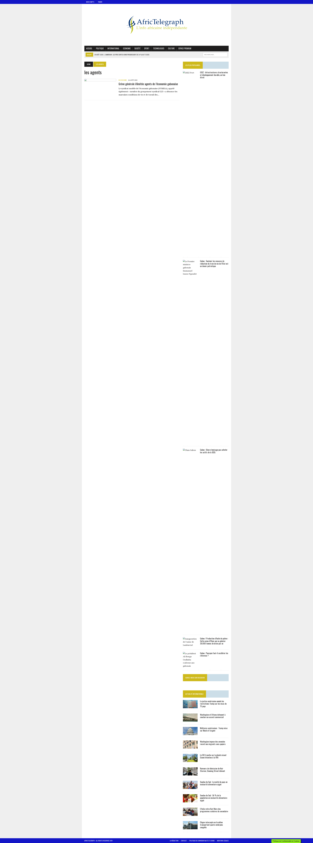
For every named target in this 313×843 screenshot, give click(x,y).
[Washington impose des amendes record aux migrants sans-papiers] (190, 747)
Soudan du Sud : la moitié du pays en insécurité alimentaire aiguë (213, 783)
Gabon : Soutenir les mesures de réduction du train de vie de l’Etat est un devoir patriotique (214, 264)
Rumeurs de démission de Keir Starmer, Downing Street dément (212, 770)
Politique (100, 48)
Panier (100, 2)
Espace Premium (184, 48)
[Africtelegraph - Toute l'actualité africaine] (156, 24)
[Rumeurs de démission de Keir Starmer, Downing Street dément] (190, 773)
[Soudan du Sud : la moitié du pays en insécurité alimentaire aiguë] (190, 787)
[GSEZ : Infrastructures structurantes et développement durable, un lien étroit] (190, 253)
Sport (146, 48)
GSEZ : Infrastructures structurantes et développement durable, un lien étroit (214, 75)
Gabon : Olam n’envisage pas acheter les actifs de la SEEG (213, 451)
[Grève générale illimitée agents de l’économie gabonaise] (100, 95)
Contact (184, 841)
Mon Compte (90, 2)
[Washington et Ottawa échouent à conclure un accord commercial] (190, 720)
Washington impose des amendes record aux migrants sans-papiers (213, 743)
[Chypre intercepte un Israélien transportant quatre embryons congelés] (190, 827)
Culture (171, 48)
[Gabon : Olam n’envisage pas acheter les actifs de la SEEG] (190, 630)
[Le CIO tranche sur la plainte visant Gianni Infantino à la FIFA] (190, 760)
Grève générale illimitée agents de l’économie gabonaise (148, 84)
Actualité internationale (194, 694)
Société (137, 48)
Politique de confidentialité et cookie (202, 841)
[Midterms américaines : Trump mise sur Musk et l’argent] (190, 733)
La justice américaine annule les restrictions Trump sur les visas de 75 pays (213, 704)
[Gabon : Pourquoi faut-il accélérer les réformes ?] (190, 666)
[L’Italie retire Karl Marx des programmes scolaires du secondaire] (190, 814)
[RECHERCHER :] (215, 54)
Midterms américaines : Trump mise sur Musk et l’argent (213, 729)
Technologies (158, 48)
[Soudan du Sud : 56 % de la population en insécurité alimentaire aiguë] (190, 800)
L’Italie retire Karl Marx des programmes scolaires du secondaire (214, 810)
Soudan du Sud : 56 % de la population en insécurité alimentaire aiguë (213, 798)
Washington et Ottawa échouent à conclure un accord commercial (212, 716)
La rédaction (174, 841)
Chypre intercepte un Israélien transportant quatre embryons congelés (211, 825)
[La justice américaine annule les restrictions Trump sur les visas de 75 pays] (190, 706)
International (113, 48)
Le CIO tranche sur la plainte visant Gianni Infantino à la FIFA (213, 756)
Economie (127, 48)
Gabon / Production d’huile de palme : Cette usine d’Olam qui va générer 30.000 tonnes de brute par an (214, 641)
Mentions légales (223, 841)
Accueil (89, 48)
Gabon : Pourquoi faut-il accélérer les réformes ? (214, 654)
